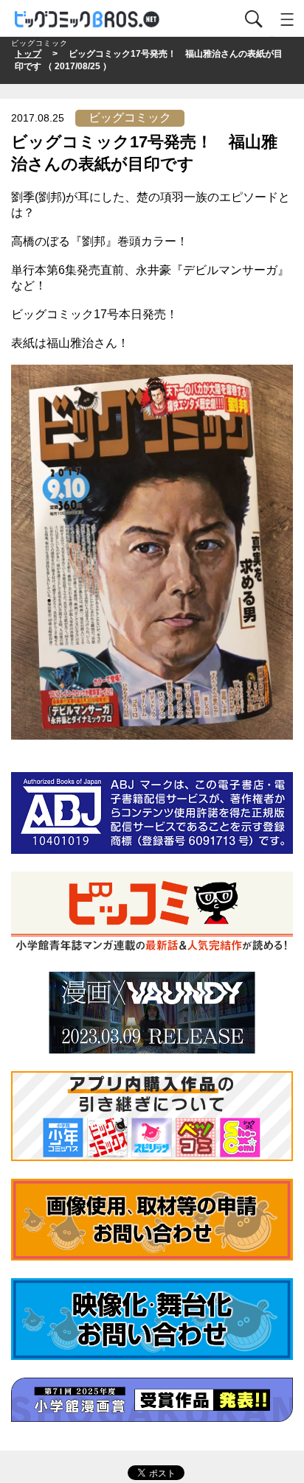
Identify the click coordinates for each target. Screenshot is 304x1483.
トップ (28, 54)
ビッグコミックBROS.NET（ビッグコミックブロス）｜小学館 (88, 19)
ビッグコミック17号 (65, 314)
